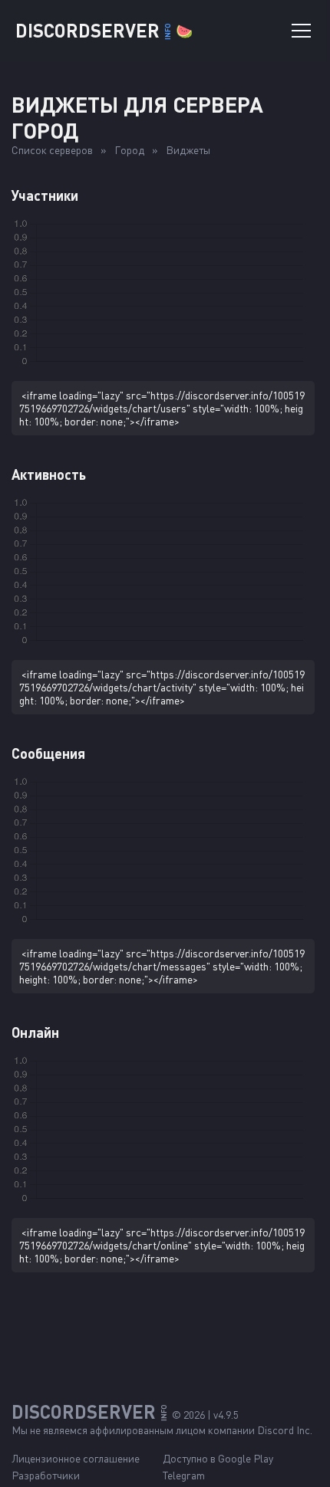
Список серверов (52, 149)
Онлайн (35, 1032)
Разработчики (46, 1475)
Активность (49, 474)
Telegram (184, 1475)
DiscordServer (104, 30)
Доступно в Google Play (218, 1458)
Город (129, 149)
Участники (45, 195)
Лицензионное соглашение (76, 1458)
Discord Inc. (284, 1429)
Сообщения (48, 753)
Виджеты (188, 149)
